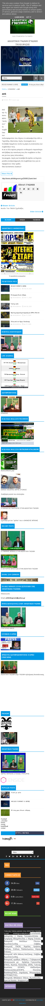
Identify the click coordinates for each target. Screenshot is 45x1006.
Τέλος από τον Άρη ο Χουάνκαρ (20, 321)
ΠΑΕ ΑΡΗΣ (15, 84)
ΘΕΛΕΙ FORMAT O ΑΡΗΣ (18, 286)
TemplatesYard (20, 1000)
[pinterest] (17, 856)
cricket (3, 828)
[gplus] (13, 856)
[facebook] (6, 856)
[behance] (30, 856)
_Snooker (4, 821)
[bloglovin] (20, 856)
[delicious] (38, 856)
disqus (22, 220)
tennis (3, 822)
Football (4, 819)
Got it (28, 17)
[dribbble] (24, 856)
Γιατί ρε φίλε (15, 304)
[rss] (27, 856)
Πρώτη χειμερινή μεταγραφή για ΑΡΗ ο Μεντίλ (25, 313)
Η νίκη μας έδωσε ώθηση (27, 85)
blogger (8, 220)
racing (3, 824)
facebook (36, 220)
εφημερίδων (22, 276)
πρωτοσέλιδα (14, 276)
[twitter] (9, 856)
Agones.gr (20, 387)
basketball (4, 826)
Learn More (19, 17)
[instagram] (34, 856)
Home (4, 89)
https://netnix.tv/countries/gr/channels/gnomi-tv (22, 833)
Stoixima (26, 387)
